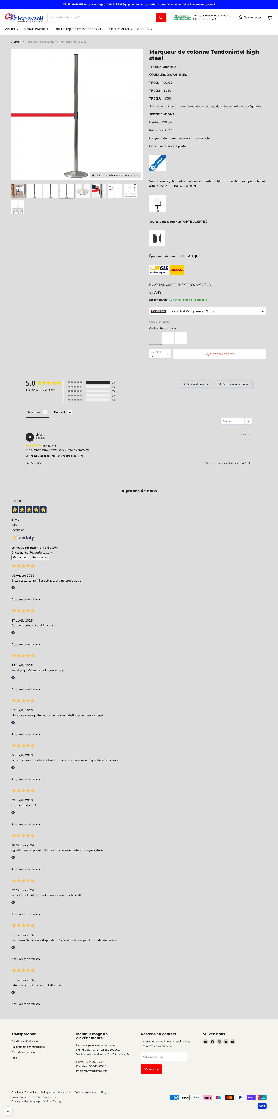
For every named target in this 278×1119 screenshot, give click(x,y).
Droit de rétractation (23, 1052)
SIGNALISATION (36, 29)
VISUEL (10, 29)
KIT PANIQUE (190, 256)
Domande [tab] (60, 412)
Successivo (40, 557)
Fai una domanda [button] (197, 384)
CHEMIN (143, 29)
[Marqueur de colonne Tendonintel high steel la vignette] (18, 190)
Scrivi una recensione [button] (235, 384)
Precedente (20, 557)
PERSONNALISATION (180, 186)
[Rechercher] (161, 17)
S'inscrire (151, 1069)
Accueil (16, 41)
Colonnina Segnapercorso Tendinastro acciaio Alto (55, 455)
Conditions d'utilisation (25, 1041)
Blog (14, 1058)
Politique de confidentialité (28, 1047)
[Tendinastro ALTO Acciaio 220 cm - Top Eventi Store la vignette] (34, 190)
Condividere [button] (37, 463)
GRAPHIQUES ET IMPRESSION (79, 29)
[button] (244, 463)
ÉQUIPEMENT (119, 29)
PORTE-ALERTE (194, 222)
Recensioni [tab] (34, 412)
